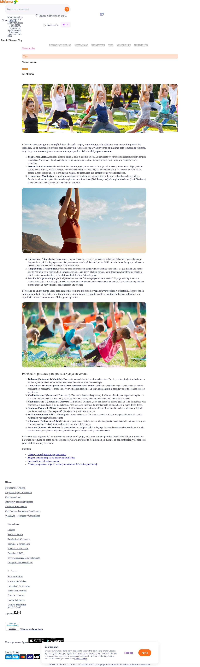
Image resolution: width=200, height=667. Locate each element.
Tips (110, 45)
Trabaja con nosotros (17, 590)
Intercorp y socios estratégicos (19, 502)
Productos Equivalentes (16, 506)
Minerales (124, 45)
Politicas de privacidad (18, 548)
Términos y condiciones (19, 544)
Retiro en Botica (15, 534)
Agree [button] (145, 652)
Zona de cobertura (16, 595)
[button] (98, 482)
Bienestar (98, 45)
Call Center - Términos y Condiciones (22, 511)
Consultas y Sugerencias (19, 586)
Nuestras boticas (15, 576)
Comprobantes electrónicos (20, 562)
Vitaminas (81, 45)
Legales (11, 530)
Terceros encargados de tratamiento (24, 558)
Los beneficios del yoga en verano (43, 461)
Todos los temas (60, 45)
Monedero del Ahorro (15, 488)
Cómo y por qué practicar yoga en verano (47, 454)
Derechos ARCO (16, 553)
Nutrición (141, 45)
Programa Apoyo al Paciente (18, 492)
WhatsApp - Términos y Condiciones (22, 516)
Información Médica (17, 581)
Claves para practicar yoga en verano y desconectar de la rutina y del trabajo (63, 464)
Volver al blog (28, 48)
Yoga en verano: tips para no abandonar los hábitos (51, 457)
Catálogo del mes (13, 497)
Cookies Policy (80, 658)
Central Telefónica (16, 600)
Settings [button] (128, 652)
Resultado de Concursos (19, 539)
